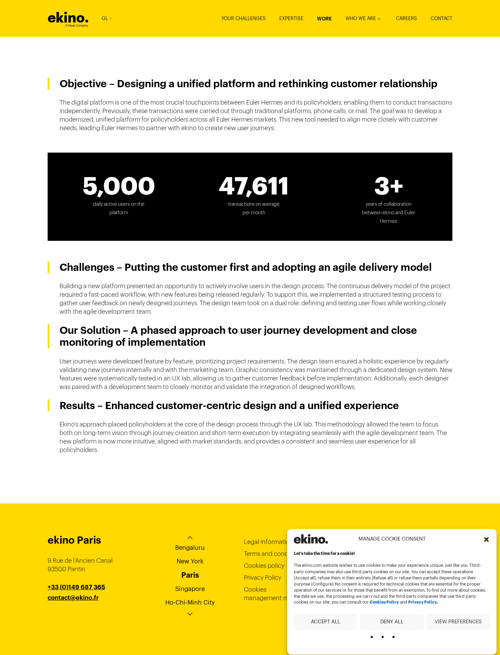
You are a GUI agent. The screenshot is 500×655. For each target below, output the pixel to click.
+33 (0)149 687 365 (76, 587)
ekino (68, 17)
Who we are (361, 18)
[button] (486, 538)
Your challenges (243, 18)
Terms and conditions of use (282, 553)
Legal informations (270, 541)
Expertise (291, 18)
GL (105, 18)
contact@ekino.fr (73, 597)
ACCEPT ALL (325, 621)
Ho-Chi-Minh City (190, 602)
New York (190, 561)
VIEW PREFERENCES (458, 621)
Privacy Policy (422, 602)
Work (324, 18)
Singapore (190, 588)
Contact (441, 18)
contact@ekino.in (73, 614)
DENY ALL (391, 621)
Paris (190, 575)
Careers (406, 18)
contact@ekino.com (77, 606)
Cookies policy (264, 565)
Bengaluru (190, 547)
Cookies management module (274, 593)
